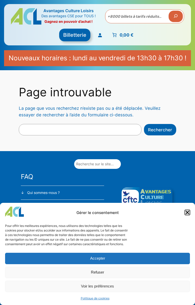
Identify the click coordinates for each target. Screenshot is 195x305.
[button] (187, 212)
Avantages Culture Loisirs (68, 10)
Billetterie (74, 35)
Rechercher (160, 129)
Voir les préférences (97, 286)
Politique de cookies (95, 298)
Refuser (97, 272)
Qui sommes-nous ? (43, 192)
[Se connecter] (99, 35)
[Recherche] (176, 16)
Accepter (97, 258)
